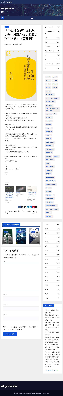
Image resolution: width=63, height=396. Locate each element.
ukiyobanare (9, 386)
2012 (46, 285)
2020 (46, 250)
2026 (46, 224)
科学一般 (49, 202)
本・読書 (6, 26)
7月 (55, 84)
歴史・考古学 (50, 181)
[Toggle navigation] (32, 18)
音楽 (46, 68)
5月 (55, 80)
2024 (46, 233)
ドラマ (49, 117)
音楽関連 (49, 216)
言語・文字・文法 (51, 205)
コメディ (49, 105)
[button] (60, 18)
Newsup (38, 393)
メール (6, 304)
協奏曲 (49, 131)
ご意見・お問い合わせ (51, 370)
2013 (46, 281)
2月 (55, 77)
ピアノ (48, 124)
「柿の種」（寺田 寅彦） (13, 212)
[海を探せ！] (21, 189)
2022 (46, 242)
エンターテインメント (51, 32)
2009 (46, 298)
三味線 (49, 128)
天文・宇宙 (49, 149)
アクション (49, 94)
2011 (46, 289)
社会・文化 (50, 198)
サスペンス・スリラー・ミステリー (52, 109)
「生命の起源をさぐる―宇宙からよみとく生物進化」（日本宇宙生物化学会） (9, 196)
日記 (46, 38)
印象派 (48, 135)
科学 (46, 55)
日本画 (49, 170)
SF (48, 91)
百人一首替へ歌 (49, 51)
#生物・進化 (18, 44)
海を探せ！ (18, 192)
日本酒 (48, 173)
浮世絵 (48, 191)
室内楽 (49, 152)
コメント (6, 261)
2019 (46, 255)
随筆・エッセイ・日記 (52, 209)
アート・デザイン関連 (52, 98)
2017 (46, 263)
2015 (46, 272)
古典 (48, 138)
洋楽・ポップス (50, 184)
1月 (48, 77)
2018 (46, 259)
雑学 (48, 212)
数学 (56, 156)
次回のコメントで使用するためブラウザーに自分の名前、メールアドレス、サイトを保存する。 (20, 328)
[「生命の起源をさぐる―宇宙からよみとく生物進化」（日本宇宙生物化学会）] (9, 189)
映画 (46, 42)
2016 (46, 268)
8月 (48, 87)
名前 (5, 295)
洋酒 (48, 188)
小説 (48, 156)
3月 (48, 80)
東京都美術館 (50, 177)
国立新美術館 (50, 142)
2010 (46, 294)
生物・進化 (50, 195)
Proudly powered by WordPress (22, 393)
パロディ (49, 121)
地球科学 (49, 145)
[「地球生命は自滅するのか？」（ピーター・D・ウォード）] (32, 189)
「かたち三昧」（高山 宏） (28, 212)
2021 (46, 246)
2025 (46, 228)
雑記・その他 (49, 64)
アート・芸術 (49, 27)
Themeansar (45, 393)
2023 (46, 237)
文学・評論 (49, 159)
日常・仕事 (49, 166)
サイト (5, 314)
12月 (55, 87)
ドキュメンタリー (51, 114)
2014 (46, 276)
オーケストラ (50, 101)
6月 (48, 84)
